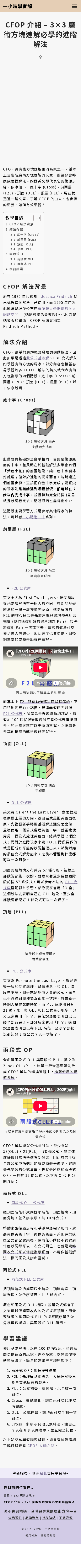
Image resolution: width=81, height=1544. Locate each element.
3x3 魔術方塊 (23, 1495)
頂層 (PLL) (25, 249)
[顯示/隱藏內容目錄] (35, 217)
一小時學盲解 (17, 6)
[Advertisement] (40, 107)
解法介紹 (16, 229)
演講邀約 (15, 1518)
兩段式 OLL (25, 259)
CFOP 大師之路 (41, 1445)
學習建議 (16, 268)
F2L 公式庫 (21, 588)
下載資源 (66, 1518)
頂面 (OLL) (25, 244)
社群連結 (49, 1518)
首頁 (7, 1495)
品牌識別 (32, 1518)
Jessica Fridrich (56, 296)
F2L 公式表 (13, 713)
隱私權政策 (48, 1535)
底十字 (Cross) (28, 234)
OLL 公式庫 (21, 802)
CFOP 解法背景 (21, 224)
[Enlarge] (51, 412)
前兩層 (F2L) (26, 239)
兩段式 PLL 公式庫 (27, 1279)
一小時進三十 (33, 516)
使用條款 (32, 1535)
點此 (43, 1473)
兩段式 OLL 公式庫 (28, 1202)
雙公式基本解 (37, 357)
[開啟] (74, 6)
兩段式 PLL (25, 264)
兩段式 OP (17, 253)
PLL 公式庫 (21, 970)
